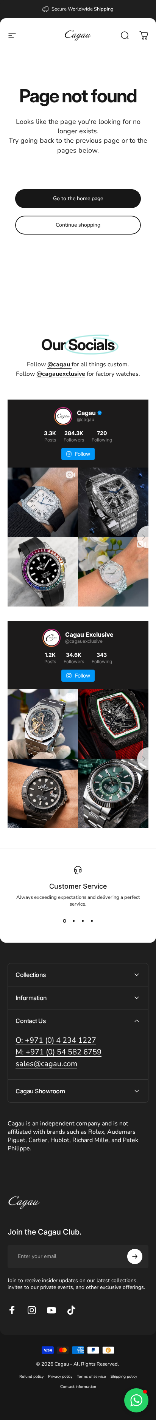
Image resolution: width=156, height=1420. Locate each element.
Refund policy (31, 1376)
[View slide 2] (73, 921)
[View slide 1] (64, 921)
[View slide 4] (91, 921)
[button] (136, 1400)
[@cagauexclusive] (51, 637)
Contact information (78, 1386)
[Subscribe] (134, 1256)
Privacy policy (60, 1376)
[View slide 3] (82, 921)
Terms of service (91, 1376)
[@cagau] (63, 416)
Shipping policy (124, 1376)
